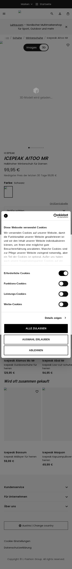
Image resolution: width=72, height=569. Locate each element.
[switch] (63, 283)
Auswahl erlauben (36, 339)
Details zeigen (53, 317)
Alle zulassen (36, 328)
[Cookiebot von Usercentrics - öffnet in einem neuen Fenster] (53, 216)
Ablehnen (36, 350)
